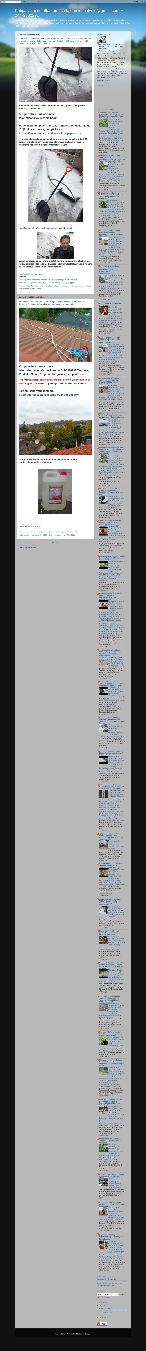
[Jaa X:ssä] (69, 283)
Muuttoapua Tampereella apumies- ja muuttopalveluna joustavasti (110, 1140)
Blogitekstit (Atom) (29, 547)
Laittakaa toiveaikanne (35, 286)
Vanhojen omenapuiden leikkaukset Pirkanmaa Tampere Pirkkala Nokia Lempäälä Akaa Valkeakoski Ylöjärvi (111, 115)
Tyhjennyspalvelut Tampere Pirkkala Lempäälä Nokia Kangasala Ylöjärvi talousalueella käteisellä (110, 523)
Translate (107, 1297)
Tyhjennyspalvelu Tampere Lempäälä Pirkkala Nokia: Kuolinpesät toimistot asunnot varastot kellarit (111, 836)
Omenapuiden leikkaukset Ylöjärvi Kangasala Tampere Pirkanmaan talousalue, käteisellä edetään (110, 652)
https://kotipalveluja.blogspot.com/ (31, 274)
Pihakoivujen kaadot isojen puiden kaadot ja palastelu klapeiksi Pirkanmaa (110, 933)
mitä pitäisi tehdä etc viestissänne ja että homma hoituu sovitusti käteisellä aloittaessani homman (111, 1283)
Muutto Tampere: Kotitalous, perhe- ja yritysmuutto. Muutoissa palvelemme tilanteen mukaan (112, 491)
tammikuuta (105, 1308)
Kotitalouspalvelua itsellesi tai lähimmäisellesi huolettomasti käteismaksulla (111, 753)
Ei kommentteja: (54, 283)
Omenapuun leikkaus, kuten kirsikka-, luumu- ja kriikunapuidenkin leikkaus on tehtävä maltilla (111, 596)
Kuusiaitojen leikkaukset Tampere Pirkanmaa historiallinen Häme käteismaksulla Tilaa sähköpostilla (109, 269)
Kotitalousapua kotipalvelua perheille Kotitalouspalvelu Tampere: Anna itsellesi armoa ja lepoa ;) (112, 720)
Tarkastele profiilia (103, 80)
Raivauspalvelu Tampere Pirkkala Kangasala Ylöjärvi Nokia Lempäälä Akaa (112, 558)
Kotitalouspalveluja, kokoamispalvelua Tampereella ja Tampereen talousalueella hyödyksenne (111, 1237)
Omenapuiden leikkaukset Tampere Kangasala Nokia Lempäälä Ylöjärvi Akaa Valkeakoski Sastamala (109, 381)
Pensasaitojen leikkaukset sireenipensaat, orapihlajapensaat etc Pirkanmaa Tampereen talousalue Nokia (112, 158)
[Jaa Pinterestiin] (73, 283)
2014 (101, 1317)
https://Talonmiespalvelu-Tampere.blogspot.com (36, 228)
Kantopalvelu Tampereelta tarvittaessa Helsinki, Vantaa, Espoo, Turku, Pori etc (110, 1034)
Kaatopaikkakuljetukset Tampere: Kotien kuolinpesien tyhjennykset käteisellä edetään (111, 683)
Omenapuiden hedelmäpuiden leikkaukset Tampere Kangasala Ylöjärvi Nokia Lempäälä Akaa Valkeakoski (111, 450)
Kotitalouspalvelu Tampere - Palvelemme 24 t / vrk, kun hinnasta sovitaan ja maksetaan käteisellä (111, 233)
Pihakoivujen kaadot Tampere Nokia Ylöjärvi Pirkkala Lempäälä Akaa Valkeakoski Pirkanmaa (112, 786)
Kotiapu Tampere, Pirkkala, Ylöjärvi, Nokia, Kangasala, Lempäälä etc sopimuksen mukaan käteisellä (109, 340)
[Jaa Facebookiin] (71, 283)
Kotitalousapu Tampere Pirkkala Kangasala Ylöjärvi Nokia (111, 1175)
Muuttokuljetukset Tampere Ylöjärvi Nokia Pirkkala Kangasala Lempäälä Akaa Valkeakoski (110, 902)
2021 (101, 1306)
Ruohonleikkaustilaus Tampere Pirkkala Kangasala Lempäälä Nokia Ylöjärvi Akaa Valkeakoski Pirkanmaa (111, 965)
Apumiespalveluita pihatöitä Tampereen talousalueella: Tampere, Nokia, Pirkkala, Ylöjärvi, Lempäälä (110, 999)
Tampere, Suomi (30, 291)
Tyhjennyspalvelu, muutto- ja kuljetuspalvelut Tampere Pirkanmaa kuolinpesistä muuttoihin (116, 845)
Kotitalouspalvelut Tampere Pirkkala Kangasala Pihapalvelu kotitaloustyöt (111, 1204)
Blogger (87, 1334)
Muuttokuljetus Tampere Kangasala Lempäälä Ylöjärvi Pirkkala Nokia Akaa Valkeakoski (111, 415)
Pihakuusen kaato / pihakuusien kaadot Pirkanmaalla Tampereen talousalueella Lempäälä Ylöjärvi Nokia (112, 1062)
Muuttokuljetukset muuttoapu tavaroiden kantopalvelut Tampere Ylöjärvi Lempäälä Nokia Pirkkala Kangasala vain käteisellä (116, 911)
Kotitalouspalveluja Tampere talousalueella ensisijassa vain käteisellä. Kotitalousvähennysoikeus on (111, 47)
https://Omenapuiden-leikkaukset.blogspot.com (50, 133)
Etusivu (55, 542)
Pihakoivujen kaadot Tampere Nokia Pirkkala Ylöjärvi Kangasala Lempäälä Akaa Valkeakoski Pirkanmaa (110, 1102)
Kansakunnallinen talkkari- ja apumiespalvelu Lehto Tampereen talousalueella (110, 865)
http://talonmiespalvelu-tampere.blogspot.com (49, 394)
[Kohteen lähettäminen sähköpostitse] (64, 283)
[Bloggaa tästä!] (66, 283)
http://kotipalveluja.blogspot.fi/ (30, 526)
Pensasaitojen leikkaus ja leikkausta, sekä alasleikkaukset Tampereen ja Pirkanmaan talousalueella (111, 195)
